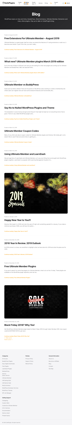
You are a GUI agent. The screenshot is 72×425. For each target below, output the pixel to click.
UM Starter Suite (6, 383)
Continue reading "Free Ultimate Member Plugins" (17, 277)
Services (40, 3)
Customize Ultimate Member (9, 405)
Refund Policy (29, 363)
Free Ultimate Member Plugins (20, 266)
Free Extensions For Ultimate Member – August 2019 (31, 38)
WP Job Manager (6, 393)
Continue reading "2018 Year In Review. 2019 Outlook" (18, 254)
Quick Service (5, 375)
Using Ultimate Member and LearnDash (24, 154)
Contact (51, 366)
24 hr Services (6, 408)
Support (56, 2)
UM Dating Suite (6, 380)
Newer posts (8, 339)
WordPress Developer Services (10, 388)
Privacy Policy (29, 358)
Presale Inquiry (6, 415)
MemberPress (5, 371)
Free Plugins (5, 366)
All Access (5, 358)
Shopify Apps (33, 3)
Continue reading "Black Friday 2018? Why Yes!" (17, 336)
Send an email (6, 413)
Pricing (46, 3)
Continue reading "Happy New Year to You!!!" (16, 231)
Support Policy (29, 361)
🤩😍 (26, 3)
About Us (51, 358)
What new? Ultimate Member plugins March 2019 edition (34, 61)
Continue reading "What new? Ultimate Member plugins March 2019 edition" (24, 72)
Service (4, 373)
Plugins (20, 2)
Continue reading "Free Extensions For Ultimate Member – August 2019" (23, 49)
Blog (51, 3)
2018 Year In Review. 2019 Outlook (22, 243)
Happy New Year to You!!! (17, 220)
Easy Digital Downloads (8, 363)
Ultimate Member (6, 378)
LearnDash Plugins (7, 368)
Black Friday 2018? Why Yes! (19, 325)
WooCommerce (6, 385)
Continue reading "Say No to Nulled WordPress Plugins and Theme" (22, 119)
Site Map (51, 368)
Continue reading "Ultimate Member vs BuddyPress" (18, 96)
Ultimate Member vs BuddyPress (21, 84)
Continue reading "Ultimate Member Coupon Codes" (18, 142)
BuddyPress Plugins (7, 361)
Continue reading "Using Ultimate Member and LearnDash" (19, 165)
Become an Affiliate (54, 361)
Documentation (6, 410)
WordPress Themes (7, 390)
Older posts (8, 338)
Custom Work (5, 403)
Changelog (5, 400)
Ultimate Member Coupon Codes (21, 131)
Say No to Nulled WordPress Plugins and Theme (29, 107)
